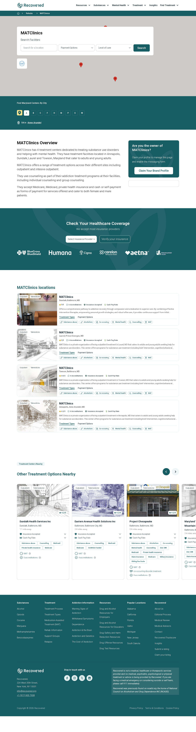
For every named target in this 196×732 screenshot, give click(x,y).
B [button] (33, 113)
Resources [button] (81, 5)
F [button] (47, 113)
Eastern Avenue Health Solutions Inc (95, 521)
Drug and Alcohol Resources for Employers (108, 613)
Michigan (131, 632)
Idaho (130, 626)
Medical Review (162, 620)
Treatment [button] (138, 5)
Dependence (78, 624)
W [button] (82, 113)
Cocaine (21, 620)
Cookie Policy (172, 708)
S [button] (75, 113)
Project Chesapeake (141, 521)
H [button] (54, 113)
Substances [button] (99, 5)
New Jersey (133, 637)
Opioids (20, 614)
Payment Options (85, 317)
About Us (159, 609)
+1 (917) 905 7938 (26, 695)
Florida (130, 620)
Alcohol (20, 609)
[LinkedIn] (89, 678)
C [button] (40, 113)
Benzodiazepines (25, 637)
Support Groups (52, 636)
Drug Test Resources (109, 648)
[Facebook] (67, 678)
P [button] (68, 113)
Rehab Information (53, 630)
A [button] (26, 113)
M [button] (61, 113)
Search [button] (141, 48)
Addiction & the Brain (82, 630)
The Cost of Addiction (82, 642)
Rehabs (29, 13)
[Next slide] (175, 471)
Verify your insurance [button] (115, 239)
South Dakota (133, 643)
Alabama (131, 609)
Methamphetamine (26, 632)
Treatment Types (67, 317)
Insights (158, 643)
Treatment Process (54, 609)
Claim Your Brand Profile (154, 170)
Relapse (48, 642)
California (131, 614)
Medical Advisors (163, 626)
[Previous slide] (166, 471)
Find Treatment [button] (167, 5)
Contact (158, 632)
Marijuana (21, 626)
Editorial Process (163, 614)
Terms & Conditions (154, 708)
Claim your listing (163, 655)
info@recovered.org (26, 691)
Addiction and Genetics (83, 636)
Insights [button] (153, 5)
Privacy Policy (136, 708)
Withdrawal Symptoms (83, 618)
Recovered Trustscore (165, 637)
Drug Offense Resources (111, 642)
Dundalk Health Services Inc (35, 521)
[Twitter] (82, 678)
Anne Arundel (34, 122)
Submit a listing (162, 649)
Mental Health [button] (119, 5)
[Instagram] (74, 678)
